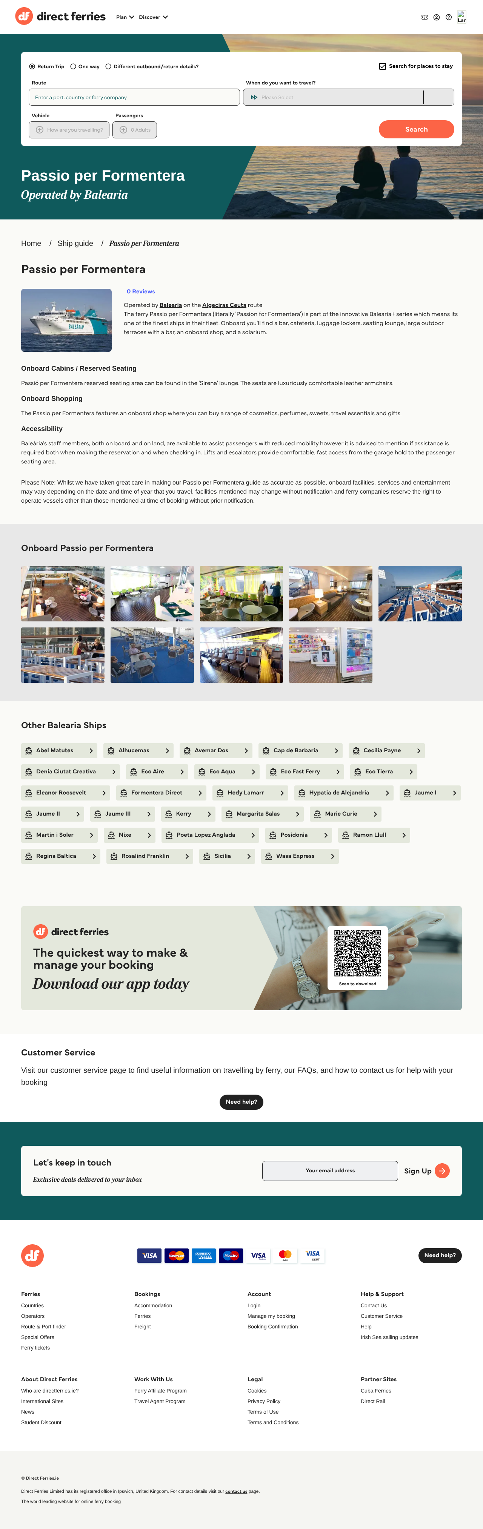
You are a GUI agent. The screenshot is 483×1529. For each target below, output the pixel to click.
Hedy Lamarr (246, 793)
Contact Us (374, 1305)
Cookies (257, 1391)
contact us (236, 1491)
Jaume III (118, 814)
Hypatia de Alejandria (339, 793)
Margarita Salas (258, 814)
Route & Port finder (43, 1326)
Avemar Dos (211, 750)
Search (416, 129)
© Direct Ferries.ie (40, 1478)
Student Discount (41, 1422)
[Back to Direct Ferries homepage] (60, 17)
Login (254, 1305)
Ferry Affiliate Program (160, 1391)
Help (366, 1326)
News (27, 1412)
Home (31, 243)
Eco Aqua (222, 771)
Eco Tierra (379, 771)
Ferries (142, 1316)
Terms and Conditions (273, 1422)
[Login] (436, 17)
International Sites (42, 1401)
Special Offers (37, 1337)
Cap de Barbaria (296, 750)
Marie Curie (341, 814)
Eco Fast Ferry (300, 771)
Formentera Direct (156, 793)
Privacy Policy (264, 1401)
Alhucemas (133, 750)
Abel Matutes (54, 750)
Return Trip (50, 66)
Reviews (141, 292)
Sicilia (222, 856)
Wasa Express (295, 856)
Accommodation (153, 1305)
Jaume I (426, 793)
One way (89, 66)
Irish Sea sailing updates (389, 1337)
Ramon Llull (369, 835)
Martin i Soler (55, 835)
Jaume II (48, 814)
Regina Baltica (56, 856)
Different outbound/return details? (156, 66)
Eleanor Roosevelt (61, 793)
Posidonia (294, 835)
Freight (142, 1326)
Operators (33, 1316)
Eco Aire (152, 771)
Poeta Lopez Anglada (206, 835)
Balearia (171, 305)
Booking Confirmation (273, 1326)
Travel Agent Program (160, 1401)
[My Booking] (424, 16)
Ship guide (75, 243)
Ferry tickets (35, 1348)
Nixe (125, 835)
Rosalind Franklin (145, 856)
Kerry (183, 814)
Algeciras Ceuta (224, 305)
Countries (32, 1305)
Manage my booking (271, 1316)
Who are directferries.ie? (50, 1391)
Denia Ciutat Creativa (66, 771)
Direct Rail (373, 1401)
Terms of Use (263, 1412)
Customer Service (382, 1316)
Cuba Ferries (376, 1391)
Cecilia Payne (382, 750)
